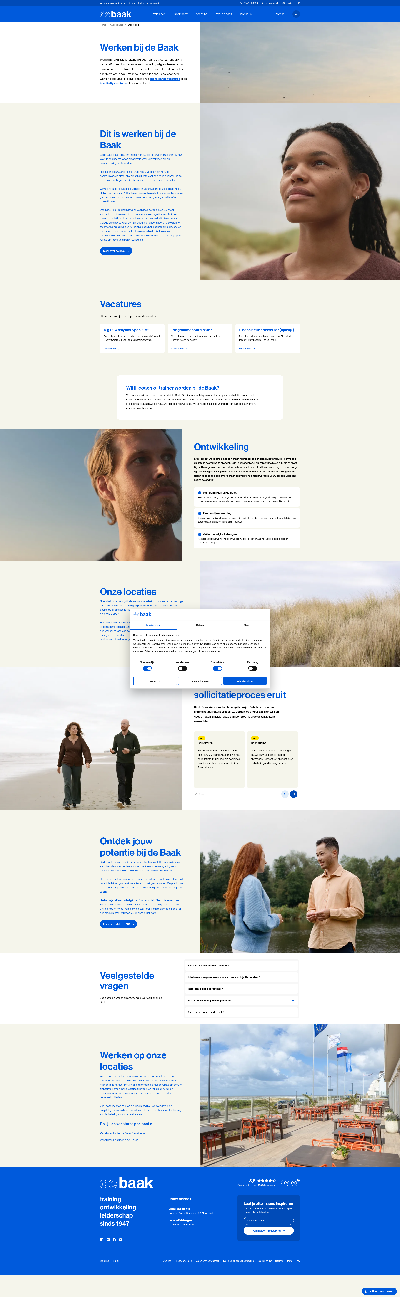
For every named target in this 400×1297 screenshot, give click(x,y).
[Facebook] (114, 1240)
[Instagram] (108, 1240)
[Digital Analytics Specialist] (132, 338)
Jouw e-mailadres (255, 1220)
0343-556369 (251, 3)
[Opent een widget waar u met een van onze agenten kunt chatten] (379, 1291)
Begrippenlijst (265, 1261)
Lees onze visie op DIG (116, 924)
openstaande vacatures (165, 79)
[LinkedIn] (102, 1240)
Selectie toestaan (200, 680)
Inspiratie (246, 14)
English (289, 3)
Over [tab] (247, 624)
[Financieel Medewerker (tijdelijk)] (267, 338)
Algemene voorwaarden (208, 1261)
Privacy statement (183, 1261)
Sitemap (279, 1261)
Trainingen (159, 14)
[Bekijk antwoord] (293, 965)
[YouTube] (120, 1240)
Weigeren (155, 680)
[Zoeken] (296, 14)
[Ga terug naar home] (116, 14)
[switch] (182, 668)
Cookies (167, 1261)
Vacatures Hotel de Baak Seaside (121, 1133)
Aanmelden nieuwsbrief (267, 1230)
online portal (272, 3)
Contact (281, 14)
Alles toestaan (245, 680)
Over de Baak (224, 14)
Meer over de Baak (114, 250)
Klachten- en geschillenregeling (238, 1261)
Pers (289, 1261)
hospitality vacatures (113, 83)
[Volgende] (294, 794)
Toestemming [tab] (153, 624)
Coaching (202, 14)
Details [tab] (200, 624)
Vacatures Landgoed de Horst (119, 1140)
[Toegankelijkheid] (299, 3)
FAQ (298, 1261)
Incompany (181, 14)
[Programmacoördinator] (200, 338)
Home (103, 25)
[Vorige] (285, 794)
